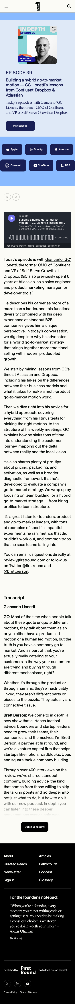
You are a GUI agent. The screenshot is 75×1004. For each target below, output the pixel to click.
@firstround (32, 565)
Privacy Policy (10, 992)
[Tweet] (7, 197)
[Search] (69, 6)
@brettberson (16, 571)
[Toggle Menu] (6, 6)
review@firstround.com (24, 560)
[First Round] (37, 6)
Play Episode (20, 125)
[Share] (16, 197)
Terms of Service (28, 992)
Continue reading (35, 826)
